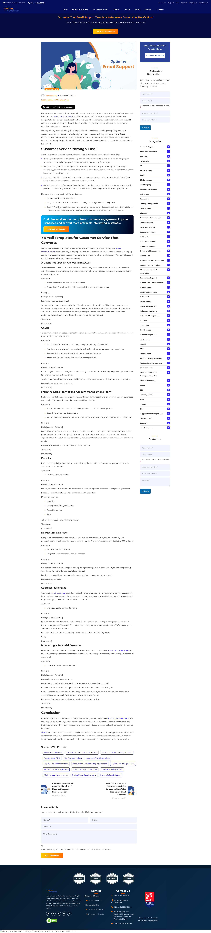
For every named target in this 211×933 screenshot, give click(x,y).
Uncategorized (146, 418)
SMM (142, 409)
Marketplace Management (56, 775)
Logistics (143, 320)
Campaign (144, 199)
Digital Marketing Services (123, 764)
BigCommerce (146, 180)
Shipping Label (146, 395)
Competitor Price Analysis (150, 218)
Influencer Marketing (148, 311)
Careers (184, 3)
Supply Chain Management (56, 764)
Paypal (143, 344)
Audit (142, 175)
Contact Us (203, 3)
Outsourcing (145, 339)
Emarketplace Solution (110, 775)
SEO (141, 390)
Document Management (150, 251)
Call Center (144, 194)
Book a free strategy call (155, 55)
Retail (142, 385)
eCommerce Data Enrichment (152, 260)
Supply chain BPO (52, 758)
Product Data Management (56, 769)
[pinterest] (64, 914)
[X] (59, 914)
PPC (141, 349)
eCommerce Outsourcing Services (117, 752)
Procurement (145, 354)
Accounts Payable (147, 147)
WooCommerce (146, 428)
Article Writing (146, 171)
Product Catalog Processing (151, 358)
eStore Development (148, 292)
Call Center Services (73, 758)
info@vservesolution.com (15, 3)
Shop (142, 399)
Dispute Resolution (148, 246)
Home (68, 22)
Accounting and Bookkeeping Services (90, 764)
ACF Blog (143, 156)
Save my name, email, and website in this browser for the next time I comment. (76, 850)
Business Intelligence (148, 189)
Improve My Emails (56, 229)
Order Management (148, 335)
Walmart (143, 423)
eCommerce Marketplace (150, 265)
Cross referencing (147, 227)
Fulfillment (144, 297)
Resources (193, 3)
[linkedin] (53, 914)
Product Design (146, 368)
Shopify (143, 404)
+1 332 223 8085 (124, 895)
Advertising (144, 161)
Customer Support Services (85, 769)
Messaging (144, 325)
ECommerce (145, 256)
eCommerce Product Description (148, 271)
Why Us (171, 3)
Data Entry (144, 237)
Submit (145, 127)
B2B (178, 3)
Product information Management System (148, 374)
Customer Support (147, 232)
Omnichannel (145, 330)
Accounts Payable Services (98, 758)
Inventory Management (112, 769)
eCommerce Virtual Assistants (152, 283)
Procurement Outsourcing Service (82, 752)
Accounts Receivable (53, 752)
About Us (162, 3)
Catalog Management (149, 204)
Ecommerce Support (148, 278)
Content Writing (146, 223)
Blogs (75, 22)
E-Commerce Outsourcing (96, 914)
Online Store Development (84, 775)
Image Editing (146, 302)
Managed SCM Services (92, 896)
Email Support (52, 89)
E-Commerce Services (92, 905)
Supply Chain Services (95, 900)
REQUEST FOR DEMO (105, 31)
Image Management (148, 306)
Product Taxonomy (147, 381)
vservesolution (51, 95)
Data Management (148, 241)
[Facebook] (48, 914)
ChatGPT (143, 213)
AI (141, 166)
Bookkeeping (145, 185)
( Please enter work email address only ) (154, 107)
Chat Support (145, 208)
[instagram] (69, 914)
